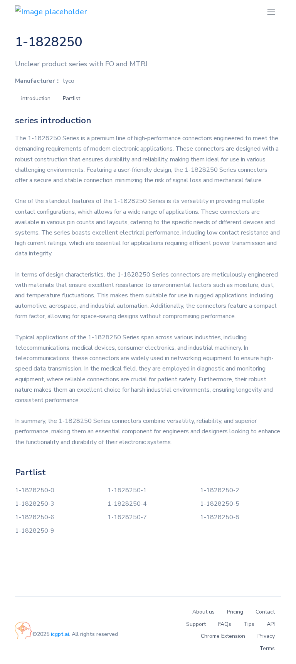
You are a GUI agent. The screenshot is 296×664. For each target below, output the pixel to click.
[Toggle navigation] (271, 11)
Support (196, 624)
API (271, 624)
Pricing (235, 611)
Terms (267, 648)
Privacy (266, 636)
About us (203, 611)
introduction (35, 98)
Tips (249, 624)
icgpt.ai (60, 634)
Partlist (71, 98)
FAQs (224, 624)
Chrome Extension (223, 636)
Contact (265, 611)
